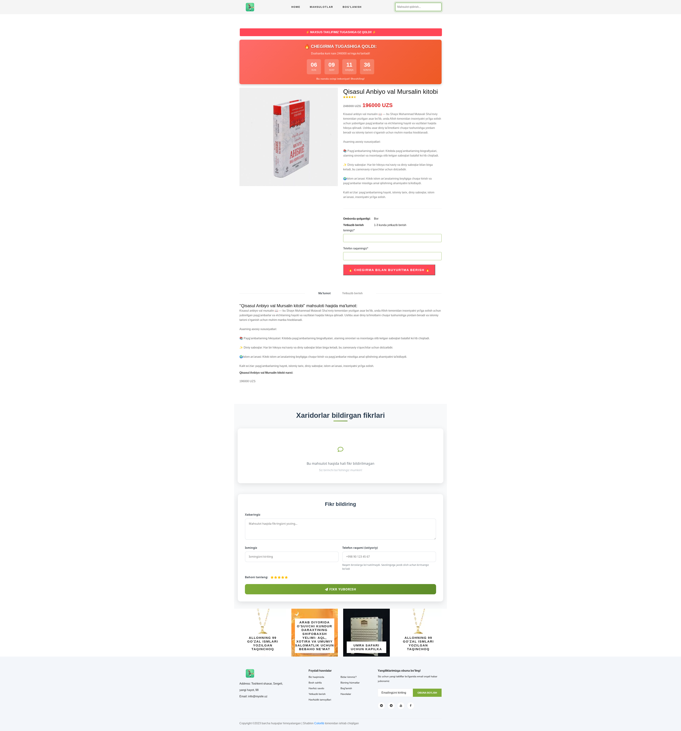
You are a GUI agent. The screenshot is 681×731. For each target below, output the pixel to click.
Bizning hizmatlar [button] (350, 682)
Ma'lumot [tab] (324, 293)
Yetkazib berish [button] (317, 694)
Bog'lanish (352, 6)
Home (295, 6)
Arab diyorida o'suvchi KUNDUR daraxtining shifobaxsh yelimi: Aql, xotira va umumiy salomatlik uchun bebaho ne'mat (313, 636)
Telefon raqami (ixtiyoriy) (360, 548)
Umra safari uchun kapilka (365, 647)
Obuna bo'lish (427, 692)
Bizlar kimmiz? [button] (348, 677)
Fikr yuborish (342, 589)
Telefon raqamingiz (355, 248)
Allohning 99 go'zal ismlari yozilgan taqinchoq (261, 643)
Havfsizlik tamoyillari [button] (320, 699)
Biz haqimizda (316, 677)
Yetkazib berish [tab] (352, 293)
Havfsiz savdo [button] (316, 688)
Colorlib (319, 723)
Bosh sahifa (315, 682)
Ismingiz (349, 230)
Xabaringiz (252, 515)
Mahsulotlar (321, 6)
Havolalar (345, 694)
